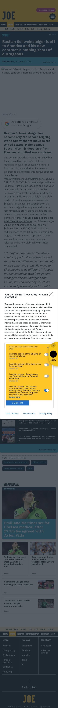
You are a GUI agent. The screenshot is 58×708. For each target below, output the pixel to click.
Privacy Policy (45, 413)
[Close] (52, 295)
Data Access (29, 413)
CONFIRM (17, 403)
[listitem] (29, 348)
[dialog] (29, 354)
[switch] (46, 354)
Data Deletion (12, 413)
